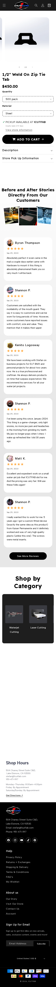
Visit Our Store (14, 903)
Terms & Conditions (17, 872)
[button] (6, 5)
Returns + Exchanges (18, 862)
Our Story (11, 898)
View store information (19, 129)
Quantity (7, 91)
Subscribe (41, 944)
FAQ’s (9, 877)
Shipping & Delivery (17, 867)
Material (6, 106)
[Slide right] (32, 67)
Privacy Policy (14, 857)
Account (11, 913)
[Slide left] (19, 67)
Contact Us (12, 908)
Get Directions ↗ (14, 795)
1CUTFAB (32, 981)
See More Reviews (28, 556)
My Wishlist (13, 881)
